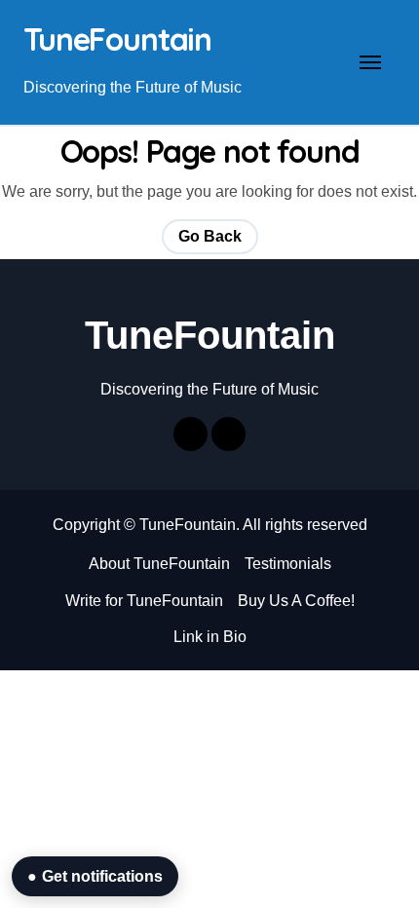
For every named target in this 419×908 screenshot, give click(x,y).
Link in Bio (210, 636)
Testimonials (288, 563)
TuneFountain (117, 38)
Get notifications (95, 876)
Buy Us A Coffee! (296, 600)
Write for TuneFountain (144, 600)
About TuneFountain (159, 563)
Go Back (210, 236)
